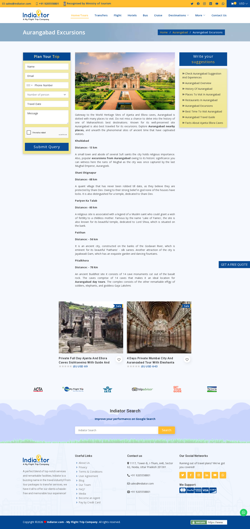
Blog (81, 480)
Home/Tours (79, 15)
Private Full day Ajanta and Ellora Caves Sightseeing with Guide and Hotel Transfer (84, 362)
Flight (118, 15)
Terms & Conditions (90, 471)
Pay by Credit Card (89, 502)
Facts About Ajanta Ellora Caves (203, 123)
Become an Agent (89, 498)
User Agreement (88, 476)
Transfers (101, 15)
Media (82, 493)
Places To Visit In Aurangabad (202, 94)
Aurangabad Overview (197, 83)
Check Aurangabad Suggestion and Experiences (201, 75)
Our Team (85, 485)
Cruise (158, 15)
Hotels (132, 15)
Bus (145, 15)
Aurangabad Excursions (198, 105)
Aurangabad (180, 32)
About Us (84, 463)
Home (164, 32)
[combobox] (29, 85)
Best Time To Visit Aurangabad (203, 111)
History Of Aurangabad (198, 88)
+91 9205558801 (140, 475)
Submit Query (47, 146)
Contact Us (219, 15)
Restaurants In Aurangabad (200, 100)
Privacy (83, 467)
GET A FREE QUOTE (234, 265)
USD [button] (242, 3)
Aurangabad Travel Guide (199, 117)
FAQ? (82, 489)
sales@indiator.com (142, 483)
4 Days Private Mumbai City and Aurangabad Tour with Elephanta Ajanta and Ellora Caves (150, 362)
